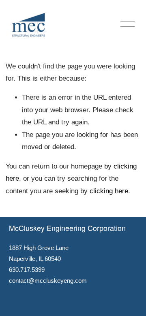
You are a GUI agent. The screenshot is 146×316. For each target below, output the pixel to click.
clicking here (109, 191)
